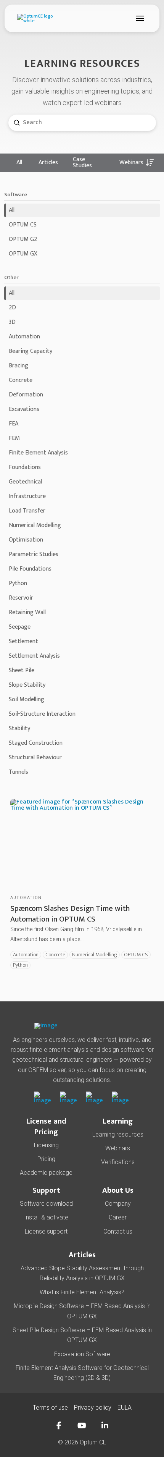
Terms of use (50, 1407)
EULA (124, 1407)
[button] (140, 18)
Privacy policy (92, 1407)
